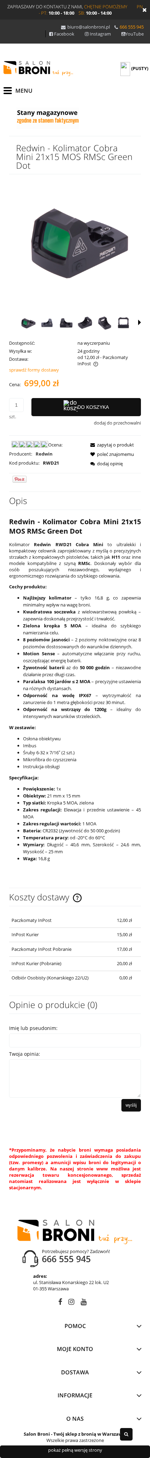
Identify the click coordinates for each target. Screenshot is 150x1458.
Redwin (44, 454)
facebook (60, 1303)
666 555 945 (132, 27)
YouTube (134, 34)
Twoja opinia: (24, 1054)
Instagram (100, 34)
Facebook (64, 34)
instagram (71, 1303)
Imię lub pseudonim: (33, 1028)
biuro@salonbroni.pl (88, 27)
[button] (139, 322)
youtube (84, 1303)
